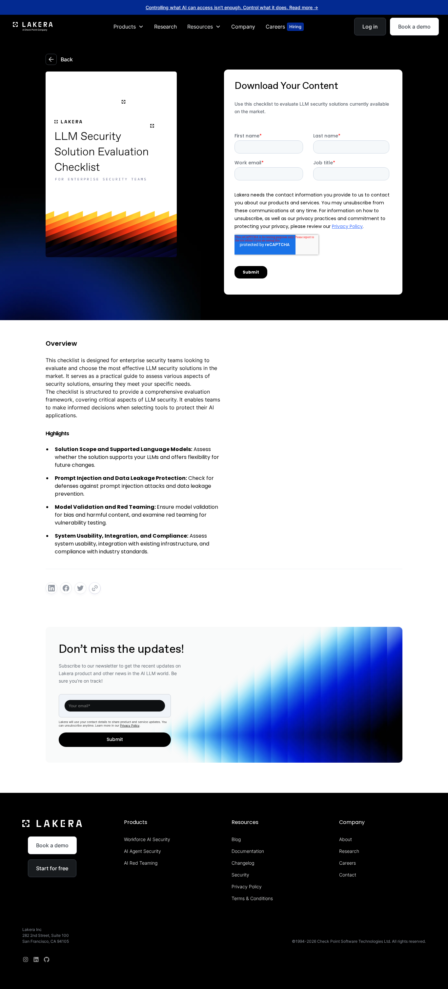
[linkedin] (36, 959)
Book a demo (414, 26)
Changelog (243, 863)
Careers (347, 863)
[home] (32, 26)
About (345, 839)
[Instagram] (25, 959)
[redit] (46, 959)
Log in (370, 26)
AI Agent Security (142, 851)
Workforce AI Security (147, 839)
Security (240, 874)
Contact (347, 874)
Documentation (248, 851)
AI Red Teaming (140, 863)
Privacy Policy (129, 725)
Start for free (52, 868)
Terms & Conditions (252, 898)
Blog (236, 839)
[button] (128, 26)
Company (243, 26)
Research (165, 26)
